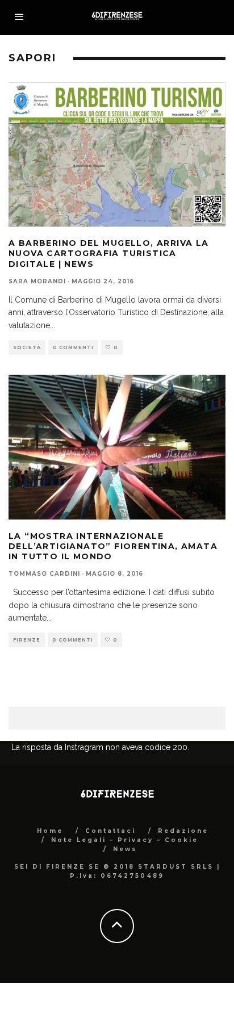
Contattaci (110, 831)
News (125, 849)
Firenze (26, 640)
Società (27, 347)
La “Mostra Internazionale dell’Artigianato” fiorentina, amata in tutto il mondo (113, 546)
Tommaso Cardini (44, 573)
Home (50, 831)
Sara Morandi (37, 281)
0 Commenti (73, 347)
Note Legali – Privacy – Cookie (124, 840)
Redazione (183, 831)
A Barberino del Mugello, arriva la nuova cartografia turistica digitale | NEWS (109, 253)
